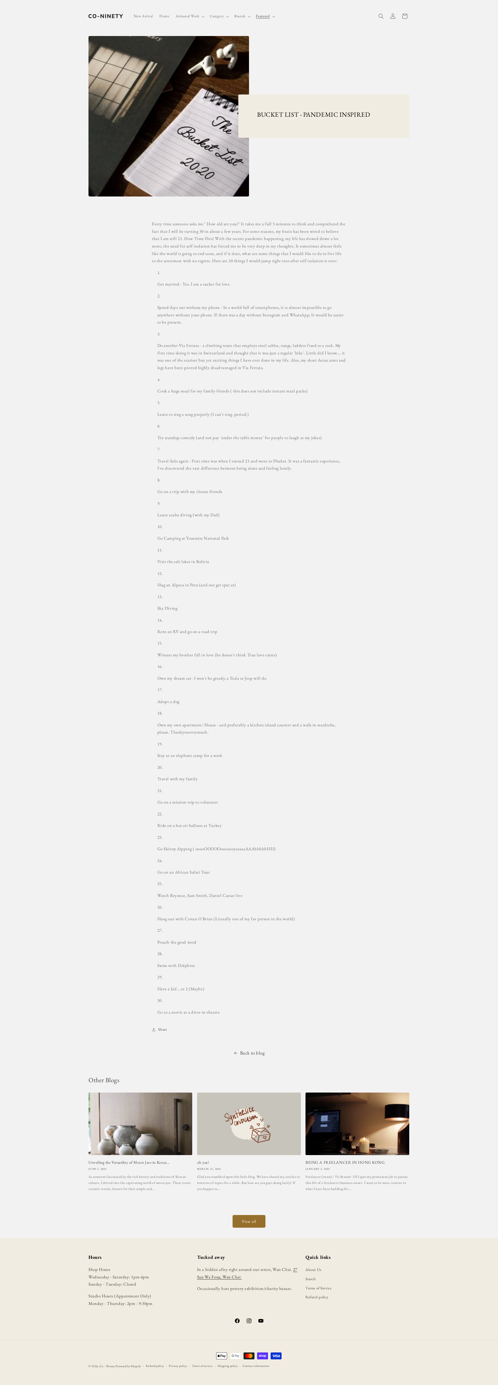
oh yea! (203, 1162)
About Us (313, 1269)
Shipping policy (228, 1366)
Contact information (256, 1366)
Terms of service (202, 1366)
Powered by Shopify (128, 1366)
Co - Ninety (107, 1366)
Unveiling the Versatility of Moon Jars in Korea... (129, 1162)
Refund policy (316, 1297)
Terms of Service (318, 1288)
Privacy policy (178, 1366)
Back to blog (252, 1053)
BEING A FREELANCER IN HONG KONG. (345, 1162)
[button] (190, 16)
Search (310, 1278)
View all (249, 1221)
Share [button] (162, 1029)
